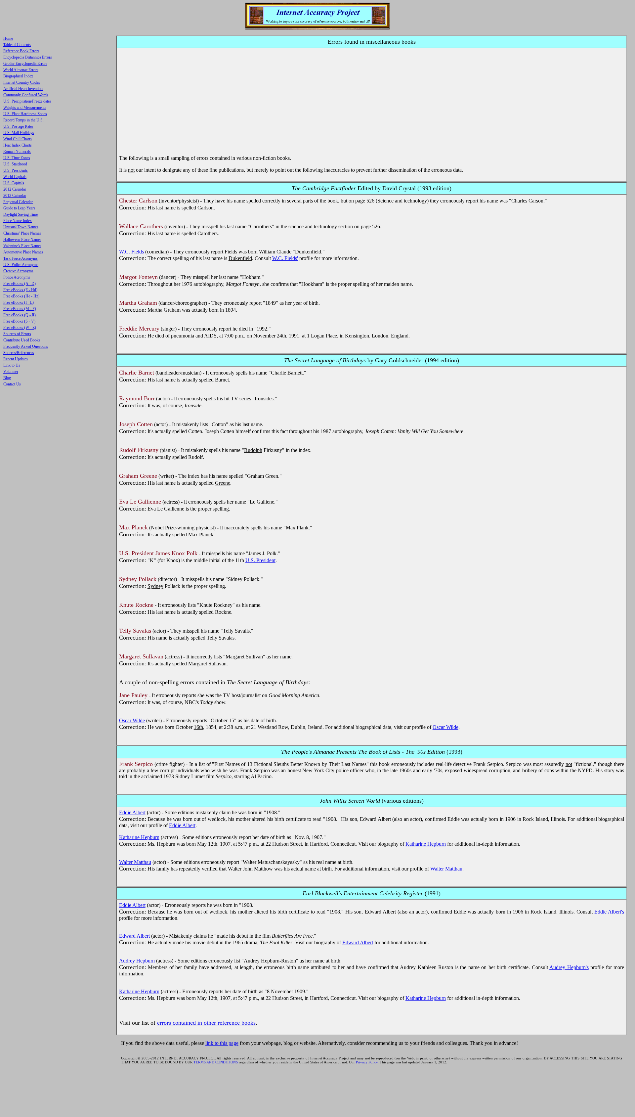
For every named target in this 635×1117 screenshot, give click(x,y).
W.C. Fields (131, 251)
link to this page (221, 1043)
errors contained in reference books (206, 1022)
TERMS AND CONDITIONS (215, 1062)
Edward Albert (134, 936)
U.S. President (260, 560)
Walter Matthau (135, 862)
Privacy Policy (367, 1062)
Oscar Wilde (132, 720)
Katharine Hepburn (139, 837)
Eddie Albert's (609, 912)
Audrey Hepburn (137, 960)
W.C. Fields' (285, 258)
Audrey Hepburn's (569, 967)
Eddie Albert (132, 812)
